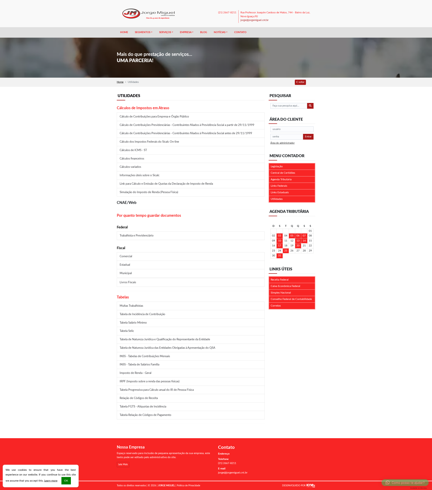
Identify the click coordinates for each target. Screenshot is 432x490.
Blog (203, 32)
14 (304, 241)
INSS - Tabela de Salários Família (139, 364)
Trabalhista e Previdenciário (137, 235)
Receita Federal (280, 279)
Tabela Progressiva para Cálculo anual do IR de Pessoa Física (157, 390)
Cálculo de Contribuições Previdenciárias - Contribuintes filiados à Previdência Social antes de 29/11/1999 (186, 133)
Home (124, 32)
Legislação (277, 166)
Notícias (219, 32)
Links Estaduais (280, 192)
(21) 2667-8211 (227, 12)
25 (285, 250)
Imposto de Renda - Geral (135, 373)
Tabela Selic (127, 331)
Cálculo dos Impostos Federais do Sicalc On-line (149, 141)
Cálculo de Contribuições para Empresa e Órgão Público (154, 116)
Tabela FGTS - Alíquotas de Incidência (143, 406)
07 (304, 235)
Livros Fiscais (128, 282)
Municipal (126, 273)
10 (279, 241)
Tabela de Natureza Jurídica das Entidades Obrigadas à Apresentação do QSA (167, 348)
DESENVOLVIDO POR (294, 485)
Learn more (50, 480)
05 (291, 235)
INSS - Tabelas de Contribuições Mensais (145, 356)
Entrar (308, 136)
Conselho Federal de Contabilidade (291, 299)
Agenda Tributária (281, 179)
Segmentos (142, 32)
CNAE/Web (126, 203)
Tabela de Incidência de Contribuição (142, 314)
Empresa (186, 32)
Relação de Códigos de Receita (139, 398)
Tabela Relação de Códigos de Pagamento (145, 415)
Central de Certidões (283, 172)
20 (298, 245)
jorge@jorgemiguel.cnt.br (254, 20)
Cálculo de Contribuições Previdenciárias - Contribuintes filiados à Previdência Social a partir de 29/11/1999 (187, 125)
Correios (276, 305)
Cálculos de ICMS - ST (133, 150)
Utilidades (277, 199)
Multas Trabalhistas (131, 305)
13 (298, 241)
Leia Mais (123, 464)
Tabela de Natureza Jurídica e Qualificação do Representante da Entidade (165, 339)
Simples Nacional (281, 292)
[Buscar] (310, 106)
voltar (301, 82)
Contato (240, 32)
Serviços (165, 32)
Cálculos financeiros (132, 158)
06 (298, 235)
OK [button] (66, 480)
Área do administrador (282, 143)
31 (279, 255)
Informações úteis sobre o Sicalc (139, 175)
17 (279, 245)
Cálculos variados (130, 167)
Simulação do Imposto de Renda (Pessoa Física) (149, 192)
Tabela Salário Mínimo (133, 322)
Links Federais (279, 185)
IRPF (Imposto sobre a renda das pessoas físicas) (150, 381)
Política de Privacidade (188, 485)
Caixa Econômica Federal (285, 286)
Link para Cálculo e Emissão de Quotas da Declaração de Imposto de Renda (166, 183)
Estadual (125, 264)
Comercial (126, 256)
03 (279, 235)
